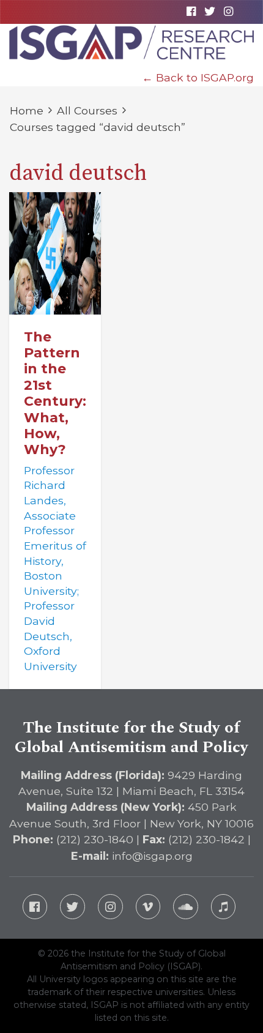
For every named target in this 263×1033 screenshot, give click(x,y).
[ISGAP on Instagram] (228, 11)
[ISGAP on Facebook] (191, 11)
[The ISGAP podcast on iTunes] (223, 906)
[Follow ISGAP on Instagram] (110, 906)
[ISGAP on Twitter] (209, 11)
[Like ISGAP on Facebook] (35, 906)
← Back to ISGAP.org (198, 77)
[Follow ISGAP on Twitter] (72, 906)
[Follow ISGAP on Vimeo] (148, 906)
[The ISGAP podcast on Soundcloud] (185, 906)
